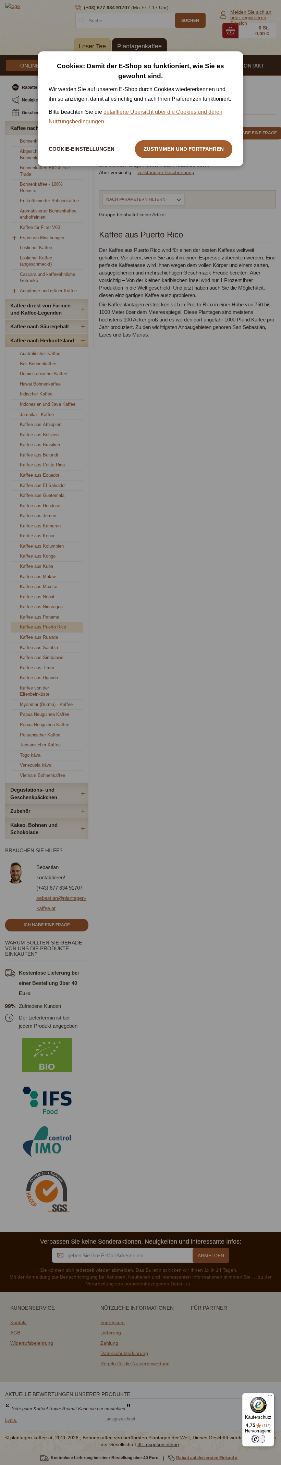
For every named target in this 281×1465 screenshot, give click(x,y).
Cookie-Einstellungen (81, 149)
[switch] (258, 1439)
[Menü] (270, 1397)
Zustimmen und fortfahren (184, 149)
